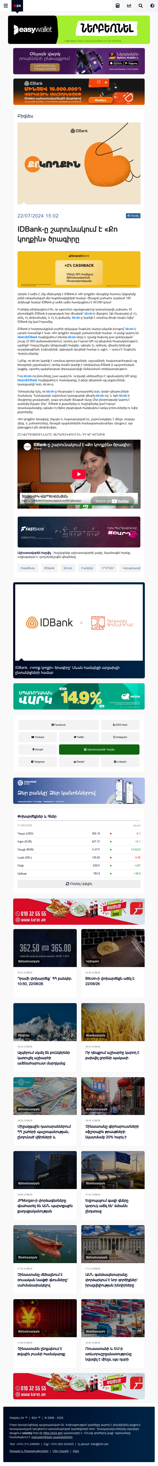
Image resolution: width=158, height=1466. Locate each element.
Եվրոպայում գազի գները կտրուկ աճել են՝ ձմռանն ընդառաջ (106, 1205)
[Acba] (79, 696)
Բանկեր (87, 568)
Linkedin (121, 761)
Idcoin (76, 317)
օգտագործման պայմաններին (51, 1437)
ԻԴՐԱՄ (108, 568)
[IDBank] (79, 92)
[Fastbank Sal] (79, 532)
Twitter (80, 737)
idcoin (88, 313)
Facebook (60, 724)
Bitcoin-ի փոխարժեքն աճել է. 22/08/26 (110, 981)
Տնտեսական (95, 1035)
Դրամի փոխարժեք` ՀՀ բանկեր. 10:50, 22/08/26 (44, 981)
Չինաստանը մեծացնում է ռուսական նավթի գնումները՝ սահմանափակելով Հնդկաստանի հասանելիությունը (42, 1285)
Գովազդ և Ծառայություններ (29, 1451)
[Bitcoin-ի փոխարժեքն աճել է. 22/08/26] (113, 948)
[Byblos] (79, 61)
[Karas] (79, 911)
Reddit (80, 761)
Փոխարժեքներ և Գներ (37, 816)
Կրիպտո (92, 961)
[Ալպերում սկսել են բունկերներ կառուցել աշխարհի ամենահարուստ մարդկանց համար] (45, 1022)
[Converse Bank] (79, 791)
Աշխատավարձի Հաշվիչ (99, 754)
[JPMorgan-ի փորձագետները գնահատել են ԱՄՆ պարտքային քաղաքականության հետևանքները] (45, 1170)
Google (38, 749)
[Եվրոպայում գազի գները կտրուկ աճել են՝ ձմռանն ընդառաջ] (113, 1170)
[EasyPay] (79, 30)
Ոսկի (20, 865)
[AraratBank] (79, 269)
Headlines (28, 568)
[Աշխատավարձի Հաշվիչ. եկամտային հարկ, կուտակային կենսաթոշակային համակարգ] (117, 6)
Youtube (39, 737)
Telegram (39, 761)
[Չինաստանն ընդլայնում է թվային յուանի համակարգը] (45, 1318)
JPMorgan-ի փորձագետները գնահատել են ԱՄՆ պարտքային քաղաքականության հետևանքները (45, 1208)
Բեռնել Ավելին (80, 884)
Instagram (121, 737)
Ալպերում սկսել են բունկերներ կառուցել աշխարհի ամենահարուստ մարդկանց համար (43, 1061)
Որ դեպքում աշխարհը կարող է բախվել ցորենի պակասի (112, 1055)
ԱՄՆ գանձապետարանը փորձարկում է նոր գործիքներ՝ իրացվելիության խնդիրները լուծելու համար (111, 1283)
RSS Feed (121, 724)
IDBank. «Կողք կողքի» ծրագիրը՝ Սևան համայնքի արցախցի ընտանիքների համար (67, 670)
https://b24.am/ (53, 1433)
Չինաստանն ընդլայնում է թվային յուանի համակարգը (41, 1351)
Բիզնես (25, 116)
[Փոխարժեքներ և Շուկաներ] (129, 6)
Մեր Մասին (61, 1451)
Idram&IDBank (27, 337)
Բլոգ (76, 1451)
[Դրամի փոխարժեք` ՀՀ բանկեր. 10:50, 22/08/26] (45, 948)
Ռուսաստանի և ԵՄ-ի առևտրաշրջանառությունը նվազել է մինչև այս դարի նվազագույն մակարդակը (108, 1357)
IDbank (49, 568)
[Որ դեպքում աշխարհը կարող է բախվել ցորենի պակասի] (113, 1022)
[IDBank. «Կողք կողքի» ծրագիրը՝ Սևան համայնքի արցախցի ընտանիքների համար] (79, 622)
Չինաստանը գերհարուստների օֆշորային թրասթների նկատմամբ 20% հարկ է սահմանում (112, 1134)
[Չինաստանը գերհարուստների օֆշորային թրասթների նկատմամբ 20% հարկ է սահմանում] (113, 1096)
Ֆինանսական (29, 961)
